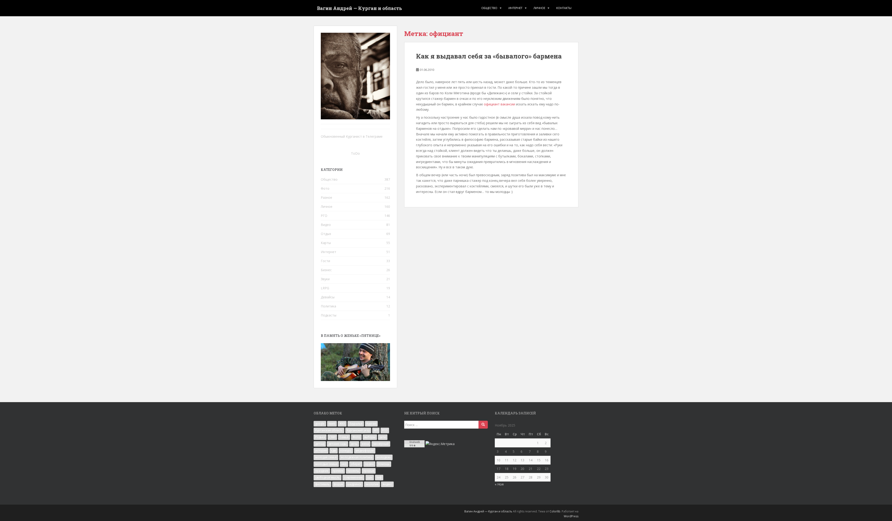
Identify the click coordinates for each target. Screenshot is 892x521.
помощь (384, 464)
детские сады (337, 444)
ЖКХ (342, 424)
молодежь (384, 457)
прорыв (368, 471)
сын (369, 477)
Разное (326, 197)
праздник (321, 471)
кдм (333, 451)
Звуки (325, 279)
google (320, 424)
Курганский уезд (358, 430)
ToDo (355, 153)
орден (369, 464)
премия (338, 471)
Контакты (563, 8)
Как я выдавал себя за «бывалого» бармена (489, 56)
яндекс (387, 484)
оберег (356, 464)
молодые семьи (326, 464)
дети (383, 437)
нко (344, 464)
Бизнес (326, 270)
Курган (371, 424)
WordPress (571, 516)
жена (365, 444)
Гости (325, 261)
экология (372, 484)
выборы (369, 437)
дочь (354, 444)
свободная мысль (327, 477)
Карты (326, 243)
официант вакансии (499, 104)
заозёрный (381, 444)
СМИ (332, 437)
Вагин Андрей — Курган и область (359, 8)
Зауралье (355, 424)
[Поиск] (483, 425)
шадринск (354, 484)
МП (376, 430)
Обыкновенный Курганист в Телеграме (352, 136)
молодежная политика (356, 457)
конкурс (345, 451)
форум (338, 484)
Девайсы (327, 297)
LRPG (325, 288)
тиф (379, 477)
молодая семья (326, 457)
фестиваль (322, 484)
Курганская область (329, 430)
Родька (320, 437)
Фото (325, 188)
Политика (328, 306)
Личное (539, 8)
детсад (319, 444)
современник (353, 477)
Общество (489, 8)
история (321, 451)
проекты (353, 471)
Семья (344, 437)
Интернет (515, 8)
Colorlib (555, 511)
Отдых (326, 233)
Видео (326, 224)
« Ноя (499, 484)
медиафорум (365, 451)
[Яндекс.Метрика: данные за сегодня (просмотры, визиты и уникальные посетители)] (440, 444)
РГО (324, 215)
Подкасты (328, 315)
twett (332, 424)
